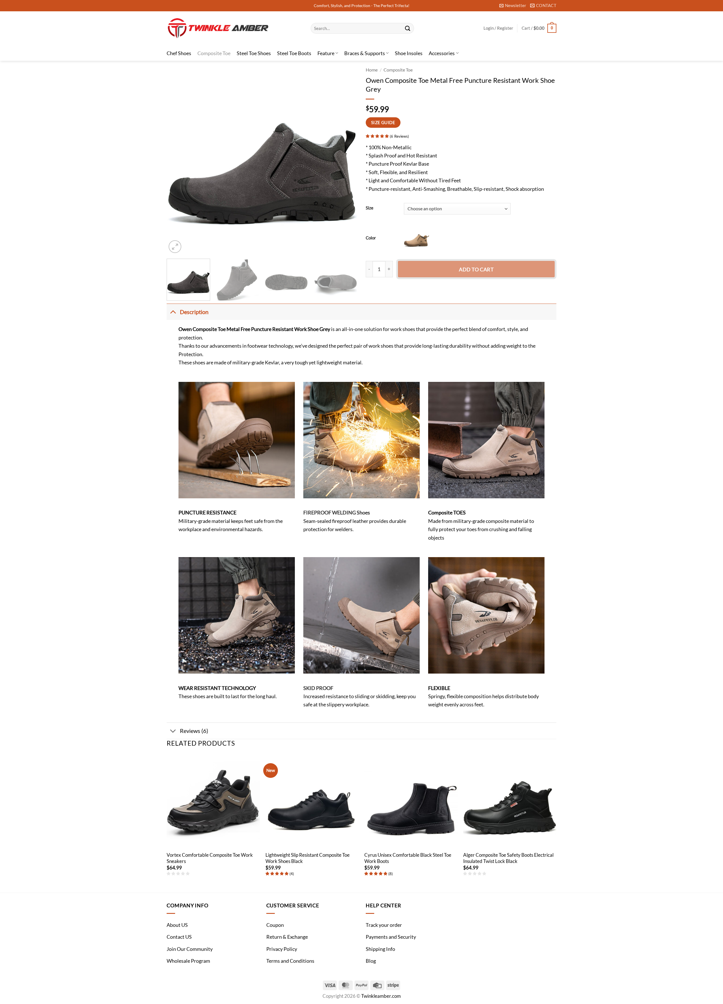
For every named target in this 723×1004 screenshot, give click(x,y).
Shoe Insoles (409, 53)
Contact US (179, 937)
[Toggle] (173, 312)
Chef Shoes (179, 53)
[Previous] (178, 159)
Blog (371, 961)
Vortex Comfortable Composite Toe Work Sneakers (210, 858)
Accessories (442, 53)
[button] (512, 5)
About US (177, 925)
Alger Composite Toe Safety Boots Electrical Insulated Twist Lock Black (508, 858)
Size (369, 208)
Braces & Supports (364, 53)
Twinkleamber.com (381, 996)
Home (372, 69)
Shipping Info (380, 949)
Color (371, 237)
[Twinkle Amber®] (234, 28)
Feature (325, 53)
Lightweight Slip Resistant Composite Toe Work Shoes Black (307, 858)
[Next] (346, 159)
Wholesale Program (188, 961)
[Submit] (407, 28)
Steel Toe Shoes (254, 53)
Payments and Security (391, 937)
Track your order (384, 925)
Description (194, 311)
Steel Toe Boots (294, 53)
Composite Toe (213, 53)
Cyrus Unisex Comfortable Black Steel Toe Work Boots (407, 858)
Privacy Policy (281, 949)
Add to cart (476, 269)
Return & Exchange (287, 937)
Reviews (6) (194, 730)
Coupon (275, 925)
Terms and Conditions (290, 961)
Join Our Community (190, 949)
